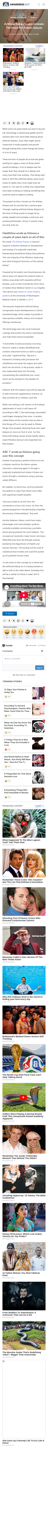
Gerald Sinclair (16, 34)
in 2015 (29, 299)
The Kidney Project (20, 242)
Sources (11, 613)
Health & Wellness (18, 17)
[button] (43, 4)
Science (34, 17)
